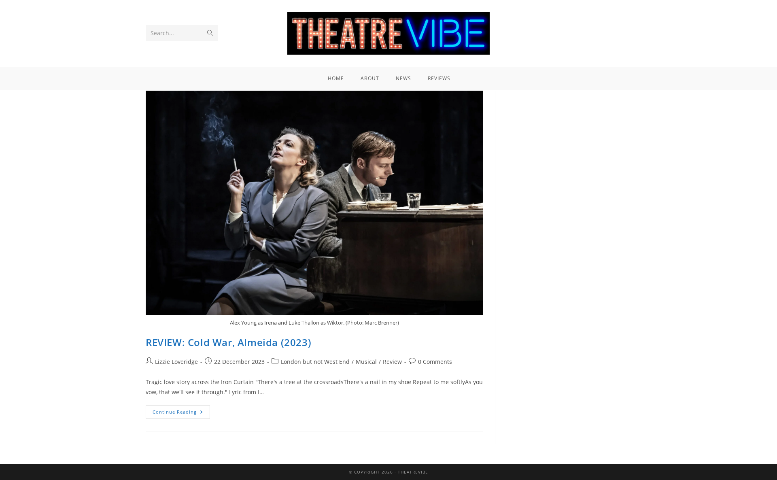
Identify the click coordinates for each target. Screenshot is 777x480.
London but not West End (315, 361)
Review (392, 361)
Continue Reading (181, 410)
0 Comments (435, 361)
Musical (366, 361)
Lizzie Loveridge (176, 361)
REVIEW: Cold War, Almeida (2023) (228, 342)
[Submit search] (210, 33)
